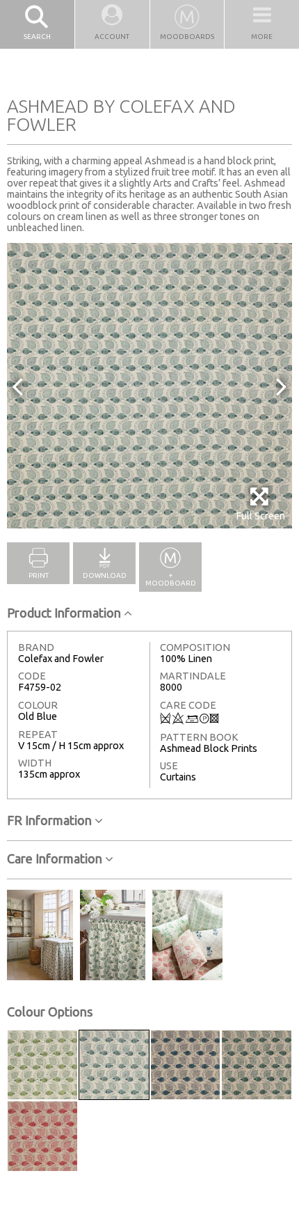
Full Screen (260, 515)
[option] (149, 385)
